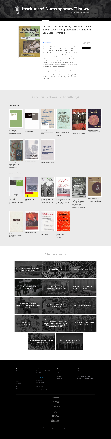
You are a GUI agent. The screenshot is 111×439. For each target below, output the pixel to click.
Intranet (18, 388)
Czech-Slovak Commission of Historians (85, 378)
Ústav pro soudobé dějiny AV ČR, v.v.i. (51, 428)
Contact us (72, 19)
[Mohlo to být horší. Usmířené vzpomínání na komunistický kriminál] (48, 129)
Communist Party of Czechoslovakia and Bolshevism (55, 287)
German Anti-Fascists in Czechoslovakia (28, 287)
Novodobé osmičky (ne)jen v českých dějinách (55, 305)
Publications (45, 19)
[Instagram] (55, 406)
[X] (55, 411)
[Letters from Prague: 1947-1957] (32, 198)
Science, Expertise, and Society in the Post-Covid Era (69, 341)
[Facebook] (55, 397)
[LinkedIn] (55, 402)
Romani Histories (80, 372)
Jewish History (80, 370)
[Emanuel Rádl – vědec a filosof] (48, 161)
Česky (78, 19)
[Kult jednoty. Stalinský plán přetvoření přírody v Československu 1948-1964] (48, 198)
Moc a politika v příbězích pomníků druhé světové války (28, 269)
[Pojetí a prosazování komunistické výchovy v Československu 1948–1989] (16, 129)
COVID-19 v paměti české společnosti (28, 323)
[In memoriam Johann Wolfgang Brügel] (48, 231)
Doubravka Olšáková (56, 38)
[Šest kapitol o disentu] (32, 129)
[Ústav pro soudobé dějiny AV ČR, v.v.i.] (17, 10)
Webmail (18, 386)
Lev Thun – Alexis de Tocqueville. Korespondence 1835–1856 (15, 235)
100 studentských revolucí (83, 305)
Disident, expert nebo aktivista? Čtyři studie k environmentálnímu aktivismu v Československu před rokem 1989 (16, 200)
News (32, 19)
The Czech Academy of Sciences (83, 376)
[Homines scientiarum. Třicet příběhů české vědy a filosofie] (79, 130)
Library (60, 19)
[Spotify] (55, 421)
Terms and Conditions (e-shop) (43, 389)
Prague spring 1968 (55, 269)
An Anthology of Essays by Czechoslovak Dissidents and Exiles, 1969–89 (28, 305)
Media (65, 19)
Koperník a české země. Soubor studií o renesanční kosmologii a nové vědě (94, 132)
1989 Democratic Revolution (83, 269)
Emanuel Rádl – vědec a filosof (47, 162)
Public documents (40, 386)
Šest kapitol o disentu (29, 131)
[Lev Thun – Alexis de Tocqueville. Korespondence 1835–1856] (16, 232)
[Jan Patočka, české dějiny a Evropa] (32, 160)
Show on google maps (41, 377)
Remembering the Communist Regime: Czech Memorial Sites (83, 287)
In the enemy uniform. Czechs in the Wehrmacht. (83, 323)
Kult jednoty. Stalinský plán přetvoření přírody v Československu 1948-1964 (47, 201)
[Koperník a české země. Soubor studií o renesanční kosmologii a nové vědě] (95, 128)
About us (37, 19)
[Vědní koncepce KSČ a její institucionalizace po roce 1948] (32, 231)
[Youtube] (55, 416)
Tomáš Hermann (47, 38)
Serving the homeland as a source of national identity (42, 341)
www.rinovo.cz (68, 428)
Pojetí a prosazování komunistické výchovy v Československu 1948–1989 (15, 132)
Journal (54, 19)
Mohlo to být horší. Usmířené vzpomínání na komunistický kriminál (47, 132)
